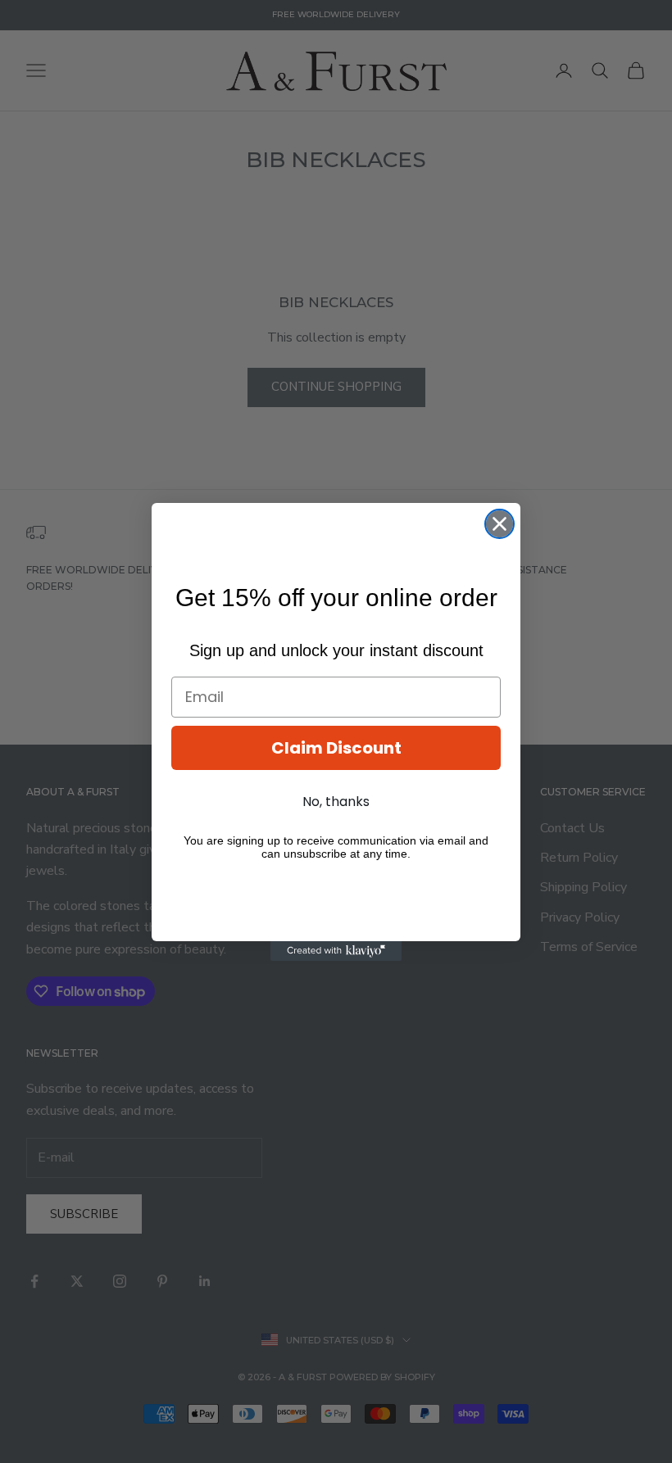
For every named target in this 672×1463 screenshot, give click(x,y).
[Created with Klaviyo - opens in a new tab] (336, 951)
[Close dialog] (499, 524)
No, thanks (336, 801)
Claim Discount (336, 747)
